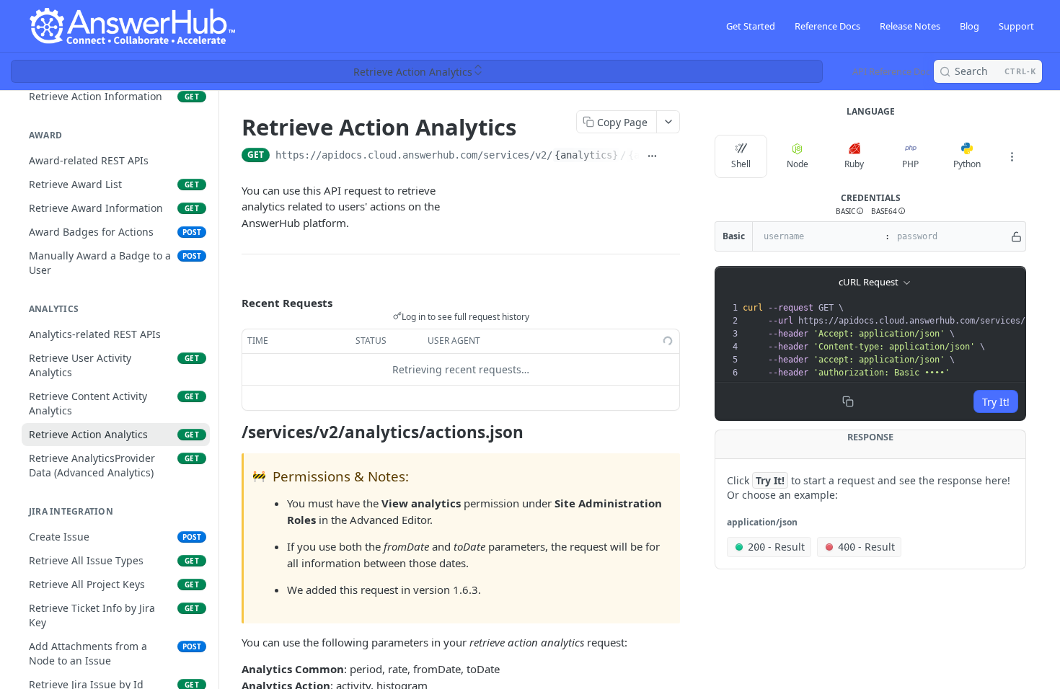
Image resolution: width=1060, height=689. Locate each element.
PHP (910, 164)
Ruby (854, 164)
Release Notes (910, 25)
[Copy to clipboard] (673, 156)
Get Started (750, 25)
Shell (741, 164)
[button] (850, 211)
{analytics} (586, 155)
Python (967, 164)
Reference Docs (827, 25)
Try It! (996, 402)
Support (1016, 25)
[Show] (1016, 236)
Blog (969, 25)
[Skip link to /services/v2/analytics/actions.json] (232, 431)
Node (797, 164)
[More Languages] (1011, 156)
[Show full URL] (652, 156)
